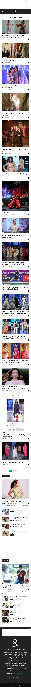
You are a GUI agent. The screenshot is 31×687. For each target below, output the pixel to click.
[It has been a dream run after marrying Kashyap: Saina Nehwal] (15, 277)
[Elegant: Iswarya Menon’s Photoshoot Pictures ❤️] (5, 519)
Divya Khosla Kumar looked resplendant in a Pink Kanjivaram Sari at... (15, 362)
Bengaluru (4, 210)
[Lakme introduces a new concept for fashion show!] (15, 225)
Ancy (3, 39)
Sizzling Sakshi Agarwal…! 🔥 (17, 510)
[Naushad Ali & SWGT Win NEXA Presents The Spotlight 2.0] (15, 27)
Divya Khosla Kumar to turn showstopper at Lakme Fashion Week (14, 387)
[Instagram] (13, 677)
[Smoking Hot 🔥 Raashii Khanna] (15, 489)
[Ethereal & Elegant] (15, 50)
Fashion (3, 33)
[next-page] (20, 471)
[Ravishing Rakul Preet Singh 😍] (5, 526)
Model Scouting (7, 212)
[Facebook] (9, 677)
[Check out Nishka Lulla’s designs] (15, 451)
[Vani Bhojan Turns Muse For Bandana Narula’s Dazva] (15, 74)
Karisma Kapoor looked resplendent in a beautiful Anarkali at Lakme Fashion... (15, 312)
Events (3, 260)
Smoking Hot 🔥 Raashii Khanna (13, 501)
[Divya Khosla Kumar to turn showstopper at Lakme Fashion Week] (15, 376)
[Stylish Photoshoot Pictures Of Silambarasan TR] (5, 613)
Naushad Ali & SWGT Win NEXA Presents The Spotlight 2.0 (13, 37)
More (3, 284)
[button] (2, 11)
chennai (3, 358)
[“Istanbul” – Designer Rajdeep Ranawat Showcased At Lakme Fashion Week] (15, 326)
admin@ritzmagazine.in (18, 673)
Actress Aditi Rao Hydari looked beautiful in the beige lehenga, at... (13, 263)
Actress (3, 498)
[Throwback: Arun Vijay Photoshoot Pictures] (5, 598)
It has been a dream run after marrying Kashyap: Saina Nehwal (15, 288)
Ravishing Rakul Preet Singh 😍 (17, 524)
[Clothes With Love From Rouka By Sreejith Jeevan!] (15, 413)
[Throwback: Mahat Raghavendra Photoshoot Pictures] (5, 605)
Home (3, 15)
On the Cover (4, 57)
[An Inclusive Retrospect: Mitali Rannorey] (15, 102)
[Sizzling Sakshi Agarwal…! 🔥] (5, 512)
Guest (3, 291)
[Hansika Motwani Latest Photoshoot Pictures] (5, 533)
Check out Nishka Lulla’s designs (13, 462)
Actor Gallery (5, 560)
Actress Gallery (6, 476)
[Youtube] (21, 677)
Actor (3, 583)
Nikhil (3, 239)
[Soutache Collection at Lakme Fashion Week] (15, 133)
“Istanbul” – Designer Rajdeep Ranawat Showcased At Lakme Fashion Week (15, 337)
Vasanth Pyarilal (5, 503)
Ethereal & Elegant (8, 60)
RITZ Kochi (4, 438)
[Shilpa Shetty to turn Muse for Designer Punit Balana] (15, 164)
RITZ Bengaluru (5, 214)
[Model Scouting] (15, 196)
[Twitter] (17, 677)
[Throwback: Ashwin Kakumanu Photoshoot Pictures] (5, 620)
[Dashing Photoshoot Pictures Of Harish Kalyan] (15, 574)
